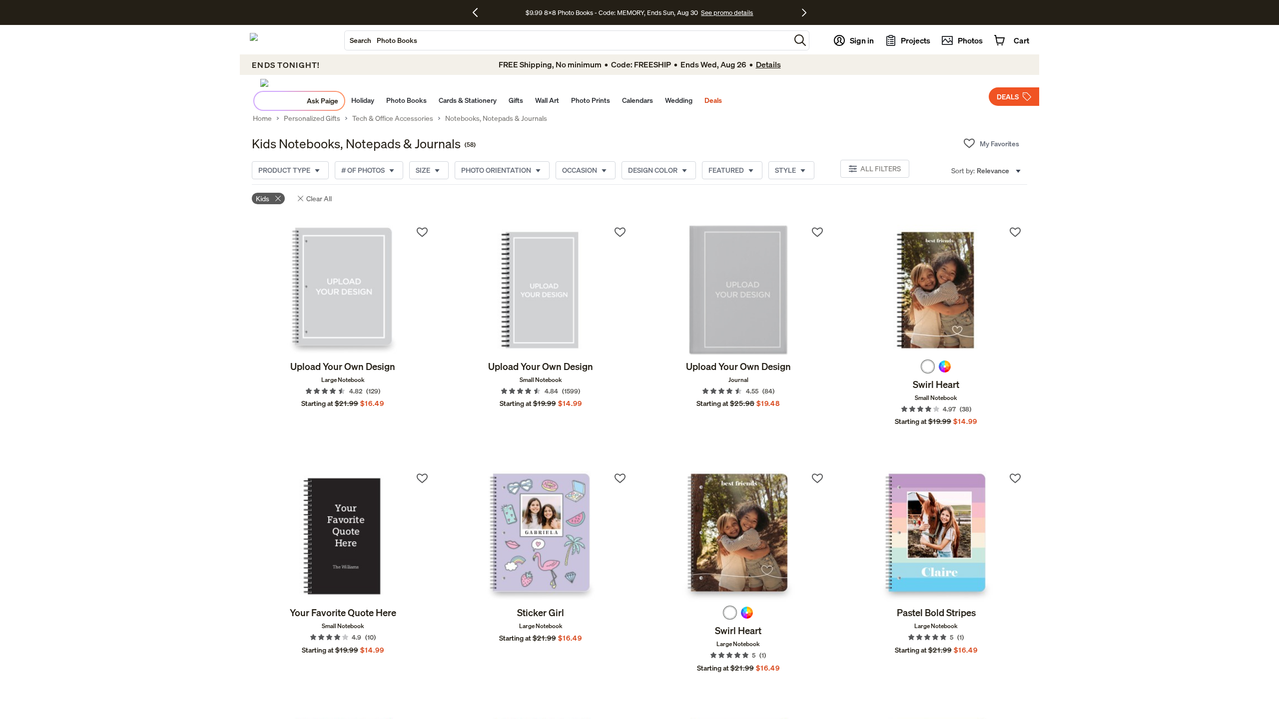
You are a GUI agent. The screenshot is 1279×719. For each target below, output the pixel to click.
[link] (343, 290)
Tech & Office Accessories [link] (392, 118)
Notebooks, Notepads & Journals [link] (496, 118)
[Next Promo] (804, 12)
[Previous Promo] (479, 12)
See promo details (727, 12)
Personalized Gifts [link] (312, 118)
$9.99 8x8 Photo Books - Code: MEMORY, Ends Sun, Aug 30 (612, 12)
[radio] (928, 366)
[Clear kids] (278, 198)
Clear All (319, 198)
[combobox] (567, 40)
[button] (800, 40)
